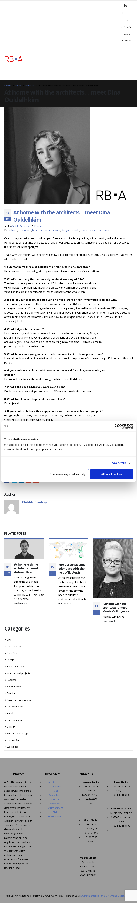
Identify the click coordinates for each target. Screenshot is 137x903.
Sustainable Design (17, 733)
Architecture (54, 782)
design (56, 230)
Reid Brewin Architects (17, 895)
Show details (118, 462)
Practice (38, 226)
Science (55, 799)
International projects (18, 673)
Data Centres (14, 653)
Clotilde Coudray (20, 226)
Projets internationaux (19, 700)
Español (127, 34)
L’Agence (11, 679)
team (106, 230)
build (35, 230)
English (127, 13)
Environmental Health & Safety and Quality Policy (106, 895)
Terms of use (72, 895)
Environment (55, 816)
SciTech (11, 726)
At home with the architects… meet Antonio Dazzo (26, 568)
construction (45, 230)
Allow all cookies (111, 474)
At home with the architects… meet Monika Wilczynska (116, 608)
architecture (24, 230)
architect (12, 230)
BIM (9, 639)
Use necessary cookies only (67, 474)
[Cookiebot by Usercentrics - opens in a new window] (117, 426)
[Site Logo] (13, 58)
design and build (70, 230)
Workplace (13, 746)
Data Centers (14, 646)
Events (10, 659)
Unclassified (13, 740)
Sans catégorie (15, 720)
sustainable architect (91, 230)
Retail (10, 713)
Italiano (127, 40)
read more (20, 603)
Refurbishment (15, 706)
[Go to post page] (24, 548)
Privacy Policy (56, 895)
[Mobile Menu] (70, 75)
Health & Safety (15, 666)
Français (127, 27)
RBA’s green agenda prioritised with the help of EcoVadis (71, 568)
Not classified (14, 686)
